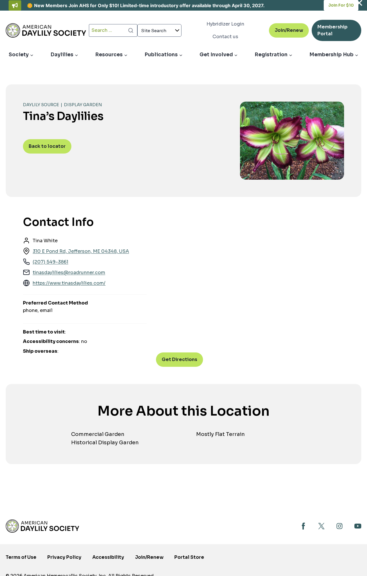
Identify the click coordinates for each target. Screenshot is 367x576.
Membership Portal (332, 32)
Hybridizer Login (225, 24)
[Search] (131, 30)
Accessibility (108, 557)
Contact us (225, 37)
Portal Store (189, 559)
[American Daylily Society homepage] (42, 525)
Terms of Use (21, 557)
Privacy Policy (64, 557)
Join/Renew (289, 30)
